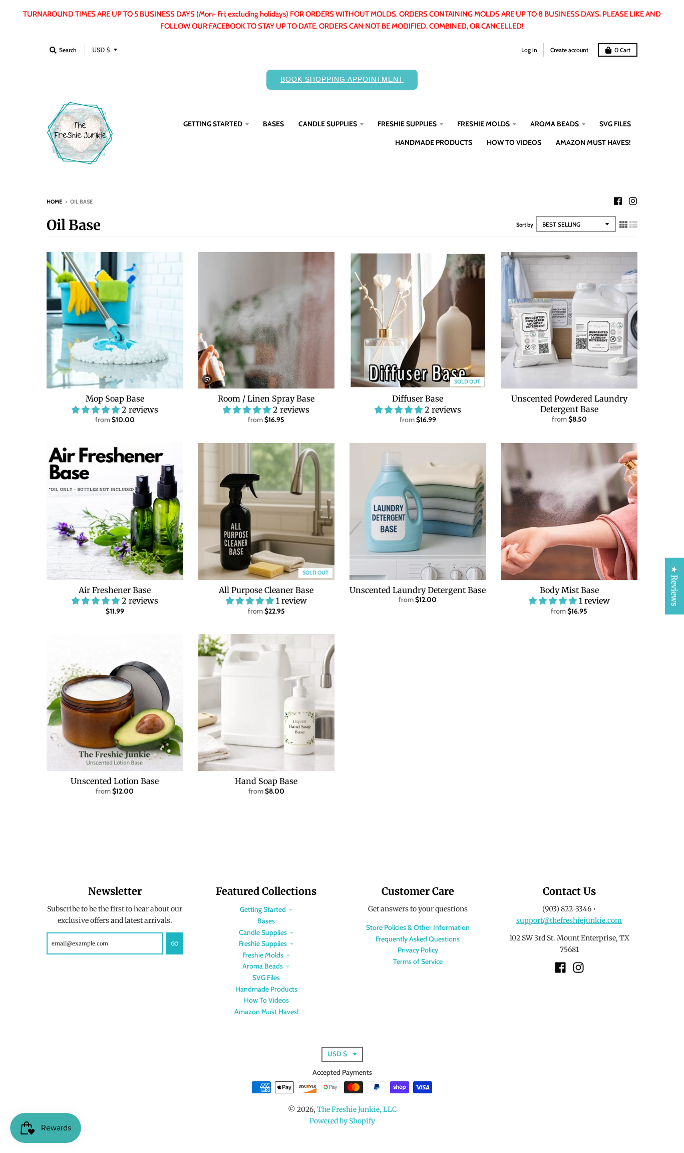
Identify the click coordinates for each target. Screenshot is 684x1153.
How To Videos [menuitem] (514, 142)
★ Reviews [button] (674, 586)
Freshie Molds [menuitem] (483, 123)
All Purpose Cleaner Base (266, 590)
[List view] (633, 224)
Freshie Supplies (263, 943)
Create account (569, 50)
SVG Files (266, 977)
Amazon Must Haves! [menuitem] (593, 142)
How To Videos (266, 1000)
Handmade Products (266, 989)
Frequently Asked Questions (418, 938)
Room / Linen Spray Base (266, 399)
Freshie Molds (262, 954)
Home (54, 201)
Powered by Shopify (342, 1120)
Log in (529, 50)
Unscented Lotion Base (115, 781)
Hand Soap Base (266, 781)
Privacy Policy (418, 949)
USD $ (101, 50)
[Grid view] (623, 224)
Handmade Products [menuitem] (433, 142)
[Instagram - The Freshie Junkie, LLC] (632, 201)
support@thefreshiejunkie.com (569, 920)
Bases (266, 920)
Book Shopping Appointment (342, 79)
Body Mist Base (569, 590)
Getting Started (263, 909)
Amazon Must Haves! (266, 1011)
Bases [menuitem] (273, 123)
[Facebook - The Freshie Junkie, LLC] (617, 201)
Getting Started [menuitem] (212, 123)
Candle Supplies (263, 932)
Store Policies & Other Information (418, 927)
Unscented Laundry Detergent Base (418, 590)
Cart (622, 50)
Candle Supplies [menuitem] (327, 123)
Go (174, 943)
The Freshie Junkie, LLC (357, 1109)
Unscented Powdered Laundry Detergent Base (569, 404)
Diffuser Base (417, 399)
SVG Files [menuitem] (615, 123)
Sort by (524, 224)
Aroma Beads (262, 966)
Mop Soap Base (115, 399)
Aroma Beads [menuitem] (554, 123)
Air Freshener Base (115, 590)
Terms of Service (418, 961)
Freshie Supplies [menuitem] (407, 123)
